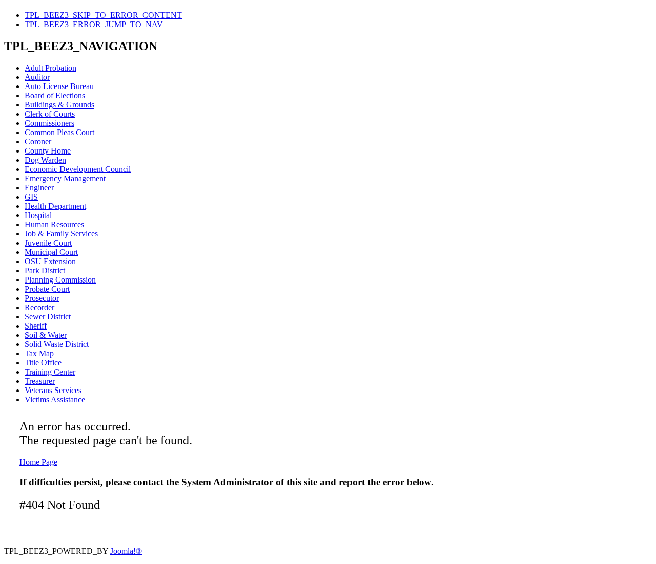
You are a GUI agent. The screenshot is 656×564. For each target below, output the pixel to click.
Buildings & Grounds (59, 104)
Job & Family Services (61, 233)
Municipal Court (51, 252)
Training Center (50, 371)
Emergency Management (65, 178)
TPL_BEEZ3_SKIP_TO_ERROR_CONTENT (103, 15)
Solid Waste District (57, 344)
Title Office (43, 362)
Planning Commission (60, 279)
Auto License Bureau (59, 86)
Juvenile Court (48, 242)
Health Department (55, 206)
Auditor (37, 77)
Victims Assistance (55, 399)
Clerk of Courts (50, 114)
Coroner (38, 141)
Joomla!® (126, 551)
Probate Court (47, 289)
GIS (31, 196)
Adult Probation (50, 67)
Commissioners (49, 123)
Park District (45, 270)
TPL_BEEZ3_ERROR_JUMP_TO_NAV (94, 24)
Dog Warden (45, 160)
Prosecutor (42, 298)
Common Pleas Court (59, 132)
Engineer (39, 187)
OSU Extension (50, 261)
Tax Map (39, 353)
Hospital (38, 215)
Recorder (39, 307)
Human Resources (54, 224)
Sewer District (48, 316)
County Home (48, 150)
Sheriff (36, 325)
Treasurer (40, 381)
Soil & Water (46, 335)
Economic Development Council (78, 169)
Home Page (38, 462)
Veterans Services (53, 390)
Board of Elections (55, 95)
